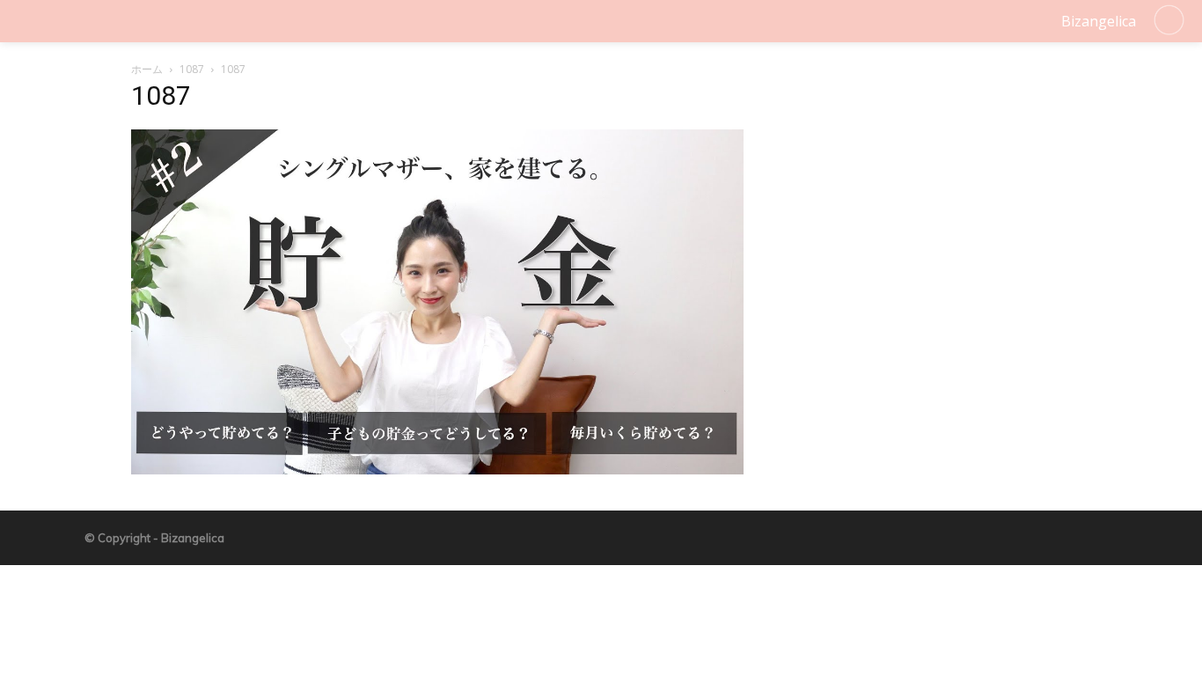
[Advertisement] (928, 197)
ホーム (147, 69)
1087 (192, 69)
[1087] (437, 469)
